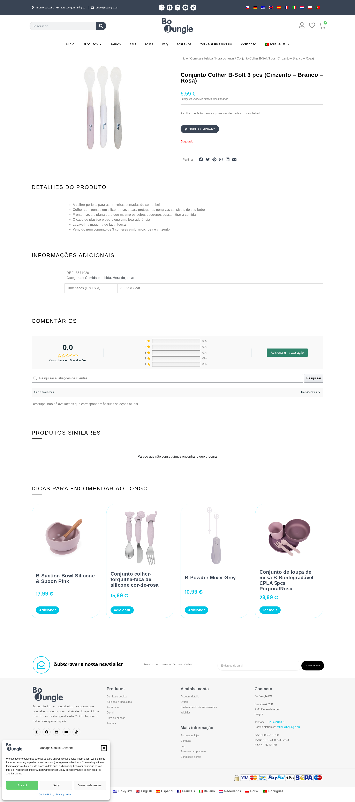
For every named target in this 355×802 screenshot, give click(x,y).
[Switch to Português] (318, 7)
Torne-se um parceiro (216, 44)
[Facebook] (170, 7)
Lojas (149, 44)
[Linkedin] (178, 7)
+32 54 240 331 (275, 722)
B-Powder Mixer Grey (210, 577)
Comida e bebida (201, 58)
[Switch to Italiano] (294, 7)
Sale (133, 44)
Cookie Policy (46, 794)
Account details (190, 696)
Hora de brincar (116, 717)
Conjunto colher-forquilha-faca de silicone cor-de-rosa (135, 579)
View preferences (90, 785)
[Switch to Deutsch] (255, 7)
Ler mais (270, 610)
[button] (104, 748)
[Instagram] (162, 7)
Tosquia (111, 723)
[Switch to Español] (279, 7)
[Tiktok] (193, 7)
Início (70, 44)
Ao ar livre (113, 707)
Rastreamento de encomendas (199, 707)
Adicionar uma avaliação (287, 352)
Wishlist (185, 712)
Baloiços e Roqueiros (119, 701)
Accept (22, 785)
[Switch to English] (271, 7)
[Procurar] (101, 26)
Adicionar (47, 610)
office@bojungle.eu (288, 727)
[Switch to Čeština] (247, 7)
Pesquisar (313, 378)
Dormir (110, 712)
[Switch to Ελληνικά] (263, 7)
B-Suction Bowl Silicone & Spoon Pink (65, 578)
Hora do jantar (224, 58)
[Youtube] (185, 7)
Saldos (116, 44)
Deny (56, 785)
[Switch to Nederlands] (302, 7)
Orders (185, 701)
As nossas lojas (190, 735)
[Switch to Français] (286, 7)
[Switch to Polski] (310, 7)
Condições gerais (191, 756)
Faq (165, 44)
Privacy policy (63, 794)
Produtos (90, 44)
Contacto (248, 44)
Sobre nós (184, 44)
